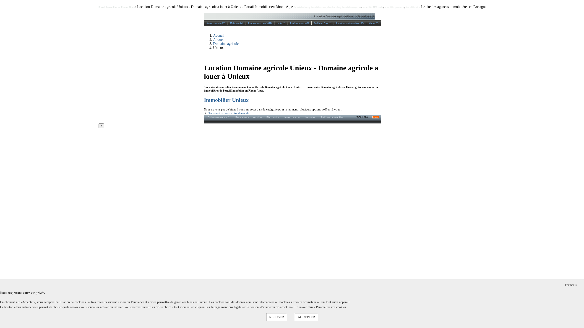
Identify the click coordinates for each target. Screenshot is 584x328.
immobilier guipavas (351, 7)
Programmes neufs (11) (260, 23)
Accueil (218, 35)
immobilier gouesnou (394, 7)
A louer (218, 39)
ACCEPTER (306, 317)
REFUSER (276, 317)
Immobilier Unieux (226, 100)
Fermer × (571, 285)
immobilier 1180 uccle (373, 7)
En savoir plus (304, 307)
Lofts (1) (281, 23)
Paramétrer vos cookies (331, 307)
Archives (257, 117)
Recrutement (242, 117)
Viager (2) (373, 23)
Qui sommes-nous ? (218, 117)
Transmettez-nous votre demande (229, 113)
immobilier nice (413, 7)
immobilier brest (301, 7)
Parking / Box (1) (322, 23)
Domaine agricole (226, 44)
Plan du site (272, 117)
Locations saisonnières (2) (350, 23)
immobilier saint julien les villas (325, 7)
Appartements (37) (215, 23)
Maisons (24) (236, 23)
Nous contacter (292, 117)
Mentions (310, 117)
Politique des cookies (332, 117)
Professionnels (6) (299, 23)
